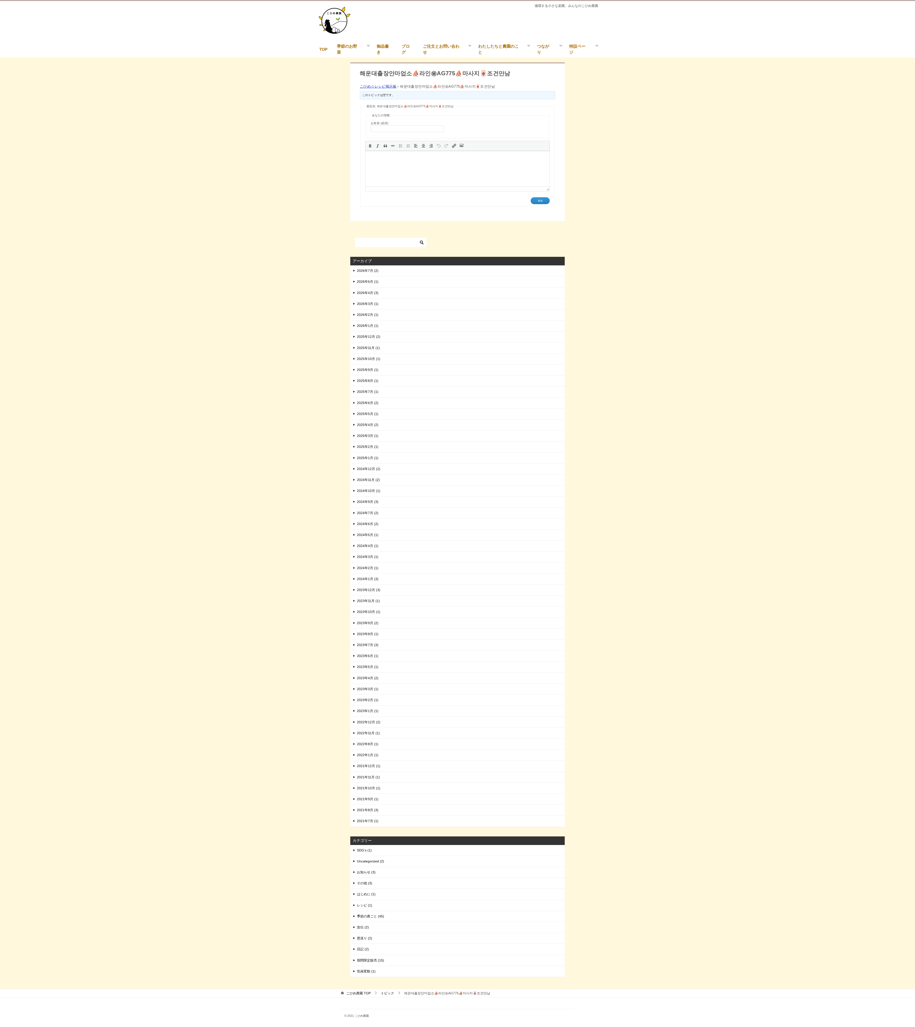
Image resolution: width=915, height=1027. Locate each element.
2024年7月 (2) (367, 513)
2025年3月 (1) (367, 436)
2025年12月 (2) (368, 337)
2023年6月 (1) (367, 656)
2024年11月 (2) (368, 480)
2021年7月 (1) (367, 821)
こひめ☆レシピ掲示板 (378, 86)
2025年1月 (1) (367, 458)
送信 (540, 200)
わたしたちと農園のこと (498, 49)
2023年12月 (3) (368, 590)
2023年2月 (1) (367, 700)
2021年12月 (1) (368, 766)
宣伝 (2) (363, 927)
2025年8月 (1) (367, 381)
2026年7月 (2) (367, 271)
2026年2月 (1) (367, 315)
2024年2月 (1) (367, 568)
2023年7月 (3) (367, 645)
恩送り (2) (364, 938)
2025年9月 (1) (367, 370)
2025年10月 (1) (368, 359)
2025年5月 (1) (367, 414)
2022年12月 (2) (368, 722)
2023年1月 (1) (367, 711)
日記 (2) (363, 949)
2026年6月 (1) (367, 281)
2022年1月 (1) (367, 755)
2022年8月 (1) (367, 744)
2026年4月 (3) (367, 293)
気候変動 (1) (366, 971)
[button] (370, 146)
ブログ (406, 49)
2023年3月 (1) (367, 689)
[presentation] (370, 146)
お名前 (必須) (379, 123)
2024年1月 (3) (367, 579)
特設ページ (577, 49)
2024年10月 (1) (368, 491)
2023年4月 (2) (367, 678)
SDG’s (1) (364, 850)
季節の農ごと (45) (370, 916)
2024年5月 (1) (367, 535)
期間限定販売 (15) (370, 960)
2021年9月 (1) (367, 799)
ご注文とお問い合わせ (441, 49)
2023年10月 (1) (368, 612)
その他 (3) (364, 883)
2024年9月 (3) (367, 502)
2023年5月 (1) (367, 667)
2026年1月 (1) (367, 326)
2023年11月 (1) (368, 601)
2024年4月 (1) (367, 546)
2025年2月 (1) (367, 447)
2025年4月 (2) (367, 425)
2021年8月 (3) (367, 810)
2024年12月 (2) (368, 469)
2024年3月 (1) (367, 557)
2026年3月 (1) (367, 304)
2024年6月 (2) (367, 524)
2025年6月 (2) (367, 403)
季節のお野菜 (347, 49)
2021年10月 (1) (368, 788)
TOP (323, 49)
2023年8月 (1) (367, 634)
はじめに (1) (366, 894)
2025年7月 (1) (367, 392)
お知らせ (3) (366, 872)
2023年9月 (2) (367, 623)
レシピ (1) (364, 905)
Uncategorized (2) (370, 861)
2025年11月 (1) (368, 348)
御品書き (383, 49)
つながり (543, 49)
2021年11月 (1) (368, 777)
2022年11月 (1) (368, 733)
